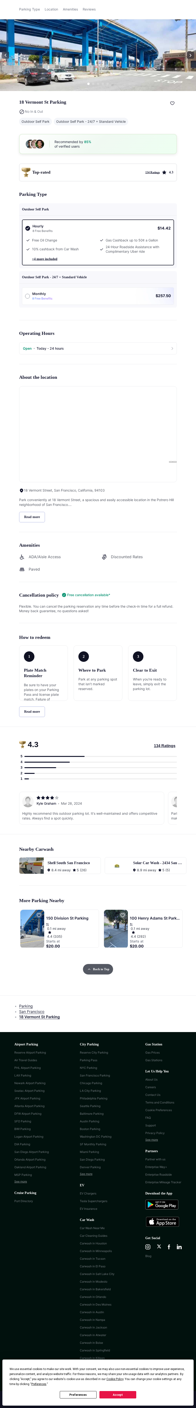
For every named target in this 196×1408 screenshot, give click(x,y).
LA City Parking (90, 1090)
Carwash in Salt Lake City (97, 1274)
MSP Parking (23, 1175)
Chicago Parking (91, 1083)
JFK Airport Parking (27, 1098)
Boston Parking (90, 1129)
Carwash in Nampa (92, 1320)
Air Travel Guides (25, 1060)
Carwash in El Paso (92, 1266)
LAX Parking (22, 1075)
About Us (151, 1079)
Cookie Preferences (158, 1110)
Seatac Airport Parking (29, 1090)
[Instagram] (147, 1247)
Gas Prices (152, 1052)
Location (51, 9)
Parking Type (29, 9)
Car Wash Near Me (92, 1228)
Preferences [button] (38, 1384)
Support (150, 1125)
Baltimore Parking (91, 1113)
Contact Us (152, 1095)
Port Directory (23, 1201)
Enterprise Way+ (156, 1167)
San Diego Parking (92, 1159)
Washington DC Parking (95, 1136)
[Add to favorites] (172, 103)
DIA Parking (22, 1144)
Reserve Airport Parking (30, 1052)
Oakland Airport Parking (30, 1167)
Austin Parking (89, 1121)
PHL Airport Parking (27, 1068)
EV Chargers (88, 1193)
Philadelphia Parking (93, 1098)
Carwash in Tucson (92, 1258)
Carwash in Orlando (93, 1297)
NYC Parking (88, 1068)
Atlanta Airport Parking (29, 1106)
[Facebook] (169, 1247)
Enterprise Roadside (158, 1174)
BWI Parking (22, 1129)
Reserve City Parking (94, 1052)
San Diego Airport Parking (31, 1152)
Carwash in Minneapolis (96, 1251)
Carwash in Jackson (93, 1327)
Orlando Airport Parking (29, 1159)
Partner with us (155, 1159)
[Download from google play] (163, 1207)
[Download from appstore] (163, 1222)
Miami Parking (89, 1152)
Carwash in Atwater (93, 1335)
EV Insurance (88, 1208)
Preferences (78, 1395)
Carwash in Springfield (95, 1350)
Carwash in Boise (91, 1342)
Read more (32, 517)
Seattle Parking (90, 1106)
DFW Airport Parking (27, 1113)
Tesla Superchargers (93, 1201)
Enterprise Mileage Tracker (163, 1182)
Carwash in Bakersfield (95, 1289)
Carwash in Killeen (92, 1358)
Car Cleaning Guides (93, 1235)
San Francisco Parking (95, 1075)
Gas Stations (153, 1060)
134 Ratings (164, 746)
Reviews (89, 9)
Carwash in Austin (92, 1312)
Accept (118, 1395)
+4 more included (44, 259)
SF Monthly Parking (93, 1144)
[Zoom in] (171, 462)
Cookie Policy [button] (114, 1379)
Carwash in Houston (93, 1243)
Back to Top (101, 969)
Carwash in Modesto (93, 1281)
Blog (148, 1256)
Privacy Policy (155, 1133)
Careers (150, 1087)
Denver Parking (90, 1167)
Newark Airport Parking (29, 1083)
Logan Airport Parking (28, 1136)
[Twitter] (159, 1247)
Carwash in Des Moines (95, 1304)
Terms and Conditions (159, 1102)
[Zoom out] (175, 462)
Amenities (70, 9)
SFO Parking (22, 1121)
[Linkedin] (179, 1247)
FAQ (148, 1117)
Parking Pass (88, 1060)
